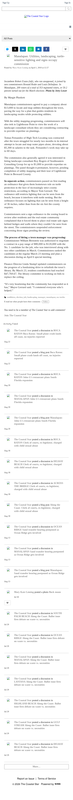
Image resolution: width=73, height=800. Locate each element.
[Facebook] (46, 49)
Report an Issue (25, 778)
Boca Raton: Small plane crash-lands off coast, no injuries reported (38, 355)
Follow (45, 302)
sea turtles (61, 297)
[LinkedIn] (23, 49)
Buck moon (55, 592)
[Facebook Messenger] (7, 49)
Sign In (67, 3)
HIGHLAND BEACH (25, 703)
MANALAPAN (21, 399)
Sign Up (6, 3)
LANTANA (19, 681)
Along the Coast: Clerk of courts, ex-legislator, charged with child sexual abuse (37, 508)
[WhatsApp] (31, 49)
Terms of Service (47, 778)
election (19, 297)
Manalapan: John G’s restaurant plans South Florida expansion (38, 420)
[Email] (38, 49)
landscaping (32, 297)
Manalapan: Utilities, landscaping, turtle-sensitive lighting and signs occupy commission (39, 60)
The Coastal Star (22, 330)
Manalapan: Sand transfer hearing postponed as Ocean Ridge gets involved (39, 573)
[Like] (65, 49)
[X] (15, 49)
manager (41, 297)
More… (36, 766)
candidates (11, 297)
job (25, 297)
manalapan (51, 297)
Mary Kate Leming (20, 68)
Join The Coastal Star (15, 315)
